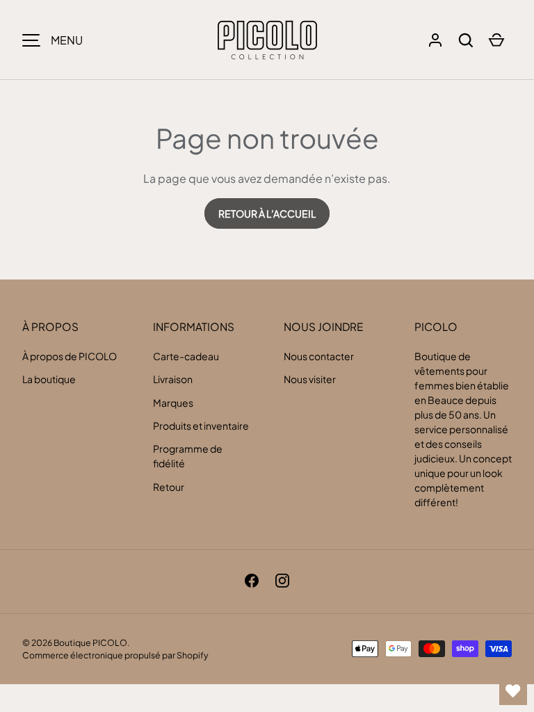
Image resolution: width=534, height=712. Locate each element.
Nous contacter (319, 356)
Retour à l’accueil (267, 213)
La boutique (49, 379)
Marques (173, 402)
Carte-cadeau (186, 356)
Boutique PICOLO (90, 642)
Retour (168, 486)
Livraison (173, 379)
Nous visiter (310, 379)
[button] (466, 40)
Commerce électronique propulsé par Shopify (115, 655)
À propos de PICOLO (69, 356)
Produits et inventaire (201, 425)
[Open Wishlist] (513, 691)
